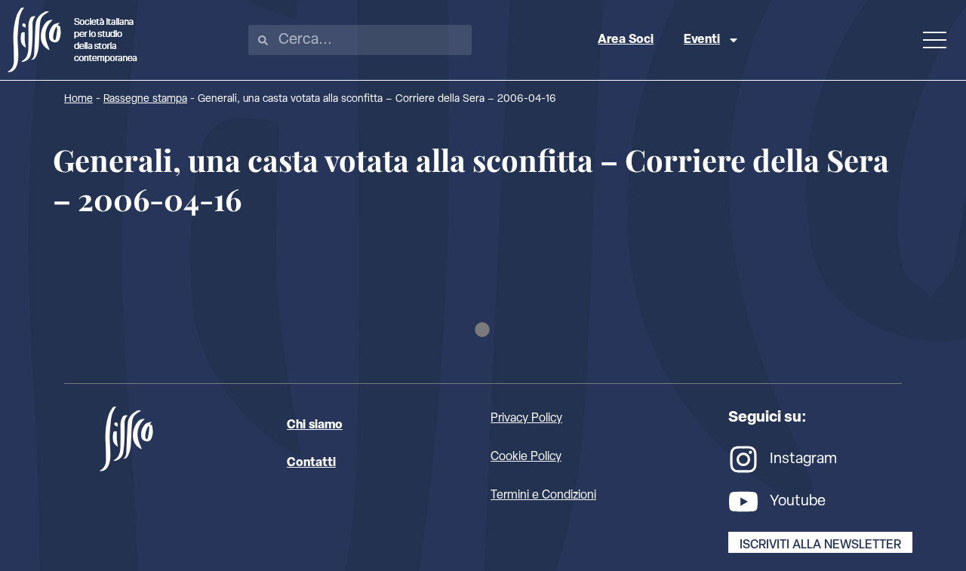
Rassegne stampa (145, 99)
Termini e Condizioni (543, 496)
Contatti (311, 463)
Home (78, 99)
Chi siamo (315, 425)
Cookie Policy (526, 457)
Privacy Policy (526, 419)
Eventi (702, 40)
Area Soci (626, 40)
